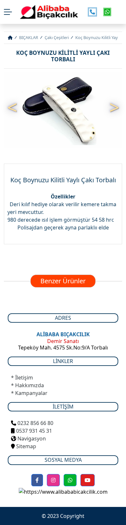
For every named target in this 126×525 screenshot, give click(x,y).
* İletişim (22, 377)
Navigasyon (31, 438)
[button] (37, 480)
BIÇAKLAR (28, 37)
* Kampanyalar (29, 393)
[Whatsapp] (70, 480)
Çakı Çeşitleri (57, 37)
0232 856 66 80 (35, 423)
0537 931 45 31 (34, 430)
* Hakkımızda (27, 385)
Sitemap (25, 446)
